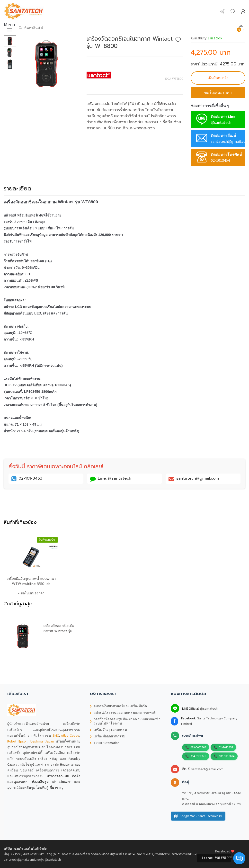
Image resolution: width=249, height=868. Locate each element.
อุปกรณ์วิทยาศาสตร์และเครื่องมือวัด (120, 706)
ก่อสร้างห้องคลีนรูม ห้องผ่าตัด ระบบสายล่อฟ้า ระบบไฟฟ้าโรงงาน (127, 721)
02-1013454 (226, 747)
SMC (56, 735)
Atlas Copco (70, 735)
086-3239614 (226, 756)
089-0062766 (198, 747)
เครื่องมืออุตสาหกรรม (109, 736)
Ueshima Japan (42, 741)
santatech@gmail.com (207, 769)
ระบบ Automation (106, 743)
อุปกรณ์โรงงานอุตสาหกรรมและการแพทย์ (125, 713)
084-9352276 (198, 756)
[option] (48, 62)
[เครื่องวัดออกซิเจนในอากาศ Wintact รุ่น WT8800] (48, 62)
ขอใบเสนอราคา (218, 92)
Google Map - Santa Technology (200, 816)
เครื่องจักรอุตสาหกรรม (110, 730)
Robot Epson (17, 741)
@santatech (209, 708)
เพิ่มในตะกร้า (218, 78)
